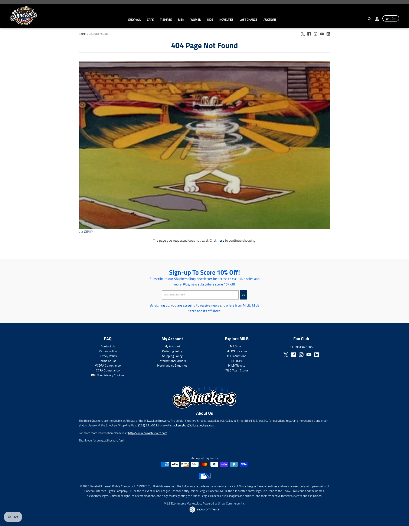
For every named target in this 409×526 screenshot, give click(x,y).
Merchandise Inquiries (172, 365)
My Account (172, 346)
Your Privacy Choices (110, 375)
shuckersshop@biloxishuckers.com (192, 425)
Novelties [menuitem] (226, 19)
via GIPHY (86, 231)
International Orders (172, 361)
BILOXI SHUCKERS (301, 346)
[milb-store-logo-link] (204, 477)
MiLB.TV (236, 361)
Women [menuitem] (195, 19)
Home (82, 34)
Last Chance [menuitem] (248, 19)
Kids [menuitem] (210, 19)
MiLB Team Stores (237, 370)
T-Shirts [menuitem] (166, 19)
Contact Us (108, 346)
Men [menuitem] (181, 19)
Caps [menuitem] (150, 19)
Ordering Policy (172, 351)
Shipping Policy (172, 356)
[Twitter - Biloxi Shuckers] (303, 34)
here (220, 240)
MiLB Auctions (236, 356)
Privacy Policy (108, 356)
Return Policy (108, 351)
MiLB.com (236, 346)
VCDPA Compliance (108, 365)
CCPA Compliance (108, 370)
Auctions (270, 19)
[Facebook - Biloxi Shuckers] (309, 34)
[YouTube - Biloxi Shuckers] (322, 34)
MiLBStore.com (236, 351)
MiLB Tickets (236, 365)
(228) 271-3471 (148, 425)
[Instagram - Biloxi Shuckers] (315, 34)
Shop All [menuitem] (134, 19)
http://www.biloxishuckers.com (147, 433)
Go (243, 295)
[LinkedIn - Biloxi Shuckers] (328, 34)
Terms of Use (108, 361)
